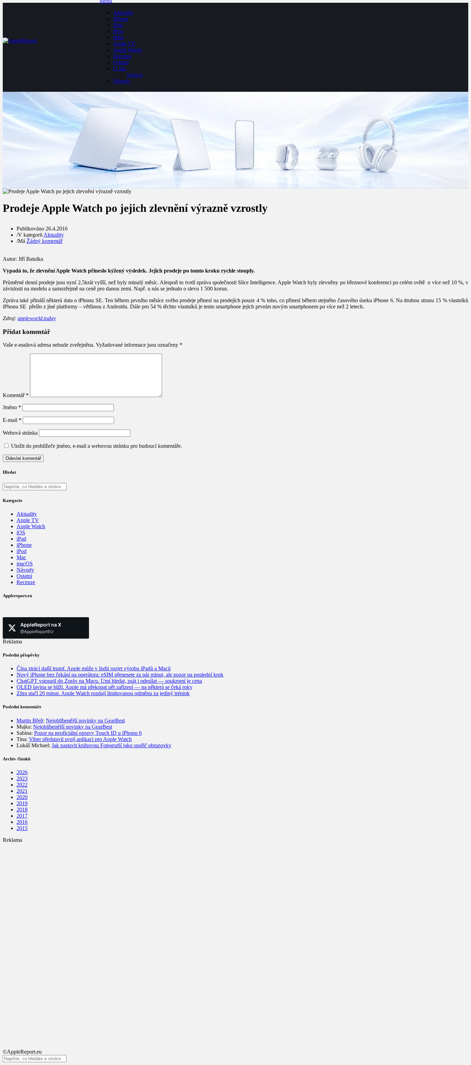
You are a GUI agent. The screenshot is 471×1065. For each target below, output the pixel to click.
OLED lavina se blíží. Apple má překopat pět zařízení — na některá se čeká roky (104, 687)
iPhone (120, 19)
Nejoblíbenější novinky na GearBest (85, 720)
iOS (21, 532)
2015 (22, 828)
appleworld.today (37, 318)
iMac (118, 37)
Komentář (16, 395)
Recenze (122, 56)
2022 (22, 785)
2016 (22, 822)
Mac (21, 557)
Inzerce (135, 75)
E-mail (12, 420)
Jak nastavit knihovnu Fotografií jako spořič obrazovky (111, 745)
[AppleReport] (51, 47)
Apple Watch (127, 50)
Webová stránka (20, 433)
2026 (22, 772)
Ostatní (121, 62)
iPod (118, 31)
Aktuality (123, 13)
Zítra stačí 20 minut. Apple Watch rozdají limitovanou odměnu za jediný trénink (103, 693)
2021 (22, 791)
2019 (22, 803)
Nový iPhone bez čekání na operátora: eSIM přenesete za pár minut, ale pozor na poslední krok (120, 675)
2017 (22, 816)
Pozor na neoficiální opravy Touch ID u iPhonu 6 (88, 733)
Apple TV (124, 44)
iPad (118, 25)
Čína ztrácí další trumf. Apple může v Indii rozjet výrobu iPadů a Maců (94, 668)
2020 (22, 797)
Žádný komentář (44, 241)
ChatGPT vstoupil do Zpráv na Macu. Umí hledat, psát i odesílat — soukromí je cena (109, 681)
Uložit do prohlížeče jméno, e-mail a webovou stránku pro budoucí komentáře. (96, 446)
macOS (25, 563)
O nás (119, 68)
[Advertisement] (210, 891)
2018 (22, 809)
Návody (122, 81)
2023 (22, 778)
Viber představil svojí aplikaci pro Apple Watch (80, 739)
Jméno (12, 407)
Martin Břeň (30, 720)
